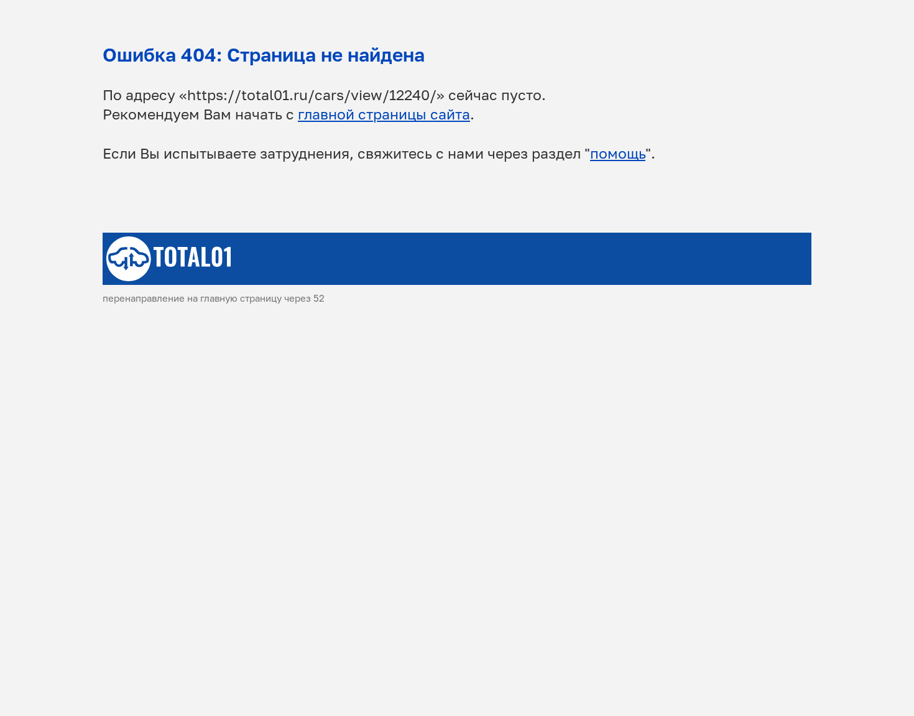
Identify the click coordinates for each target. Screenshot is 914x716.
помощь (617, 153)
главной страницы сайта (384, 114)
